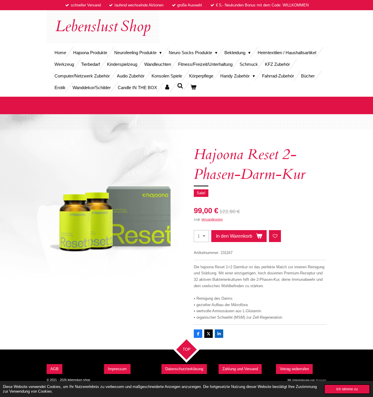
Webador (321, 380)
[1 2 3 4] (201, 236)
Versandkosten (212, 219)
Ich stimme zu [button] (347, 389)
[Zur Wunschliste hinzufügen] (275, 236)
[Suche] (180, 86)
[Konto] (167, 87)
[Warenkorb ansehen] (193, 87)
